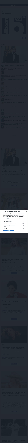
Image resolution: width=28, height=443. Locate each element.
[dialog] (14, 221)
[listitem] (14, 221)
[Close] (26, 211)
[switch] (23, 223)
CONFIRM (8, 230)
